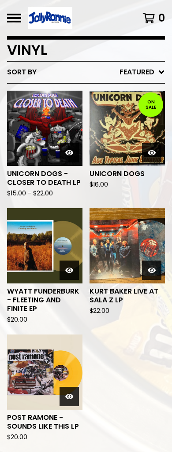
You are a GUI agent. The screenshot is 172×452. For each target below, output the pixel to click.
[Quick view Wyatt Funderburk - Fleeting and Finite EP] (69, 270)
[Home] (76, 18)
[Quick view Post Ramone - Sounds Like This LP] (69, 396)
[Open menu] (14, 18)
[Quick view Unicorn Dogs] (151, 152)
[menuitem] (86, 72)
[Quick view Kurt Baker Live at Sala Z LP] (151, 270)
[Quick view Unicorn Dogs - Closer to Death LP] (69, 152)
